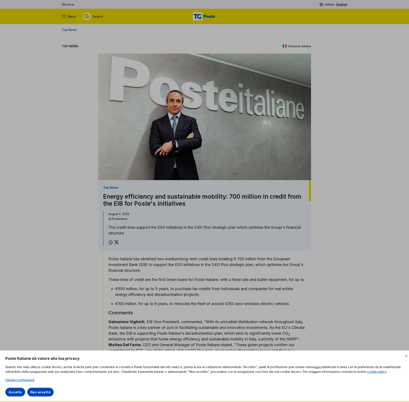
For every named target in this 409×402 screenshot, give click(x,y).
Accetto (15, 392)
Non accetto (40, 392)
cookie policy (376, 372)
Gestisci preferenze (20, 380)
